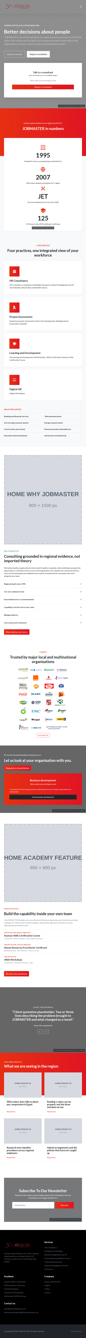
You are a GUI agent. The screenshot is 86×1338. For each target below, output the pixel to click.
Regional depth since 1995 (15, 584)
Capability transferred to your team (19, 607)
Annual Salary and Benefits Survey (34, 288)
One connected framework (15, 623)
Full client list (43, 735)
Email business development (43, 797)
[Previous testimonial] (39, 1032)
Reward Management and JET (55, 1255)
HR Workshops (39, 357)
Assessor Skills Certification (15, 1282)
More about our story (17, 632)
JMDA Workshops (11, 1289)
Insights (47, 1285)
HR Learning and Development (21, 357)
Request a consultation (38, 54)
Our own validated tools (14, 592)
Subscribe (64, 1205)
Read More (11, 1111)
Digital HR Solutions (17, 393)
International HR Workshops (15, 1296)
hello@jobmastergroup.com (15, 1309)
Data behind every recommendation (19, 599)
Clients (47, 1289)
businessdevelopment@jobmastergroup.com (24, 755)
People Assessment (16, 321)
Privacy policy (76, 1331)
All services (48, 1269)
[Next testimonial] (46, 1032)
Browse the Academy (16, 973)
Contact (47, 1292)
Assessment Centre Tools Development (40, 321)
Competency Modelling (53, 1251)
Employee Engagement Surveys (56, 1265)
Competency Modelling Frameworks (36, 285)
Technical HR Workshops (14, 1292)
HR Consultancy (15, 285)
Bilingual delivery (11, 615)
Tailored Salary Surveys (53, 1262)
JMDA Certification (53, 357)
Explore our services (14, 54)
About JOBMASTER (52, 1282)
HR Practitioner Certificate (14, 1285)
